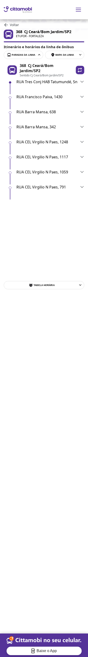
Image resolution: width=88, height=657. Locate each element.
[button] (80, 70)
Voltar (14, 25)
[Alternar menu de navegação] (78, 10)
